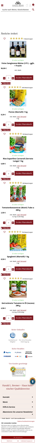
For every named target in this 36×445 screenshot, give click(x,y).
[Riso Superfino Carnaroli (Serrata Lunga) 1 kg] (18, 144)
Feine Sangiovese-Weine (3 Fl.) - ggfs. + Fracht (18, 64)
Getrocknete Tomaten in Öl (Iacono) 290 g (18, 304)
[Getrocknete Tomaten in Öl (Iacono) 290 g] (18, 289)
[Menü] (2, 5)
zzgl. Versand (21, 117)
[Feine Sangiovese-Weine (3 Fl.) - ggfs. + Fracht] (18, 49)
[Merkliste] (27, 5)
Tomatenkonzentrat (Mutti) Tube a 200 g (18, 208)
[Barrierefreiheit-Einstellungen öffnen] (32, 381)
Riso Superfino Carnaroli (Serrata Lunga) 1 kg (18, 159)
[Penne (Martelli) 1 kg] (18, 98)
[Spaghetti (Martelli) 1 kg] (18, 242)
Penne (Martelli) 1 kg (18, 112)
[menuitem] (2, 5)
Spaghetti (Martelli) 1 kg (18, 256)
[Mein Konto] (30, 5)
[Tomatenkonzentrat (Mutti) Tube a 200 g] (18, 193)
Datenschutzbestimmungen (26, 421)
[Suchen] (33, 9)
